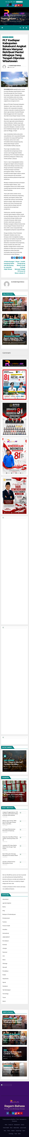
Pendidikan (5, 971)
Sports (4, 982)
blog (4, 910)
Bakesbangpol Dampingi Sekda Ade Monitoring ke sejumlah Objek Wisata (9, 265)
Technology (5, 993)
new (4, 956)
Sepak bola (5, 978)
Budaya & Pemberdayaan (9, 914)
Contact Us (10, 1124)
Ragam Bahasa (8, 18)
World (4, 1001)
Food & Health (6, 925)
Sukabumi (17, 319)
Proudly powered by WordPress (9, 1119)
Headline (5, 929)
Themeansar (14, 1121)
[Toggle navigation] (26, 27)
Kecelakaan (6, 940)
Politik (4, 974)
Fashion (5, 922)
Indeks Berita (16, 1127)
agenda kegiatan (7, 319)
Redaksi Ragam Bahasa (15, 65)
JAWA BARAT (6, 937)
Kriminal (9, 790)
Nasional (5, 952)
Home (6, 1124)
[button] (20, 27)
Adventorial (6, 302)
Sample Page (18, 1130)
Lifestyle (5, 948)
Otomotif (5, 967)
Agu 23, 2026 (8, 1024)
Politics (8, 1130)
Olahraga (5, 963)
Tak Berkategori (7, 990)
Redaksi (13, 1130)
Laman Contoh (23, 1127)
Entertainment (7, 760)
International (6, 933)
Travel (4, 997)
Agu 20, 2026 (8, 796)
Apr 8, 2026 (8, 766)
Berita (11, 302)
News (4, 959)
